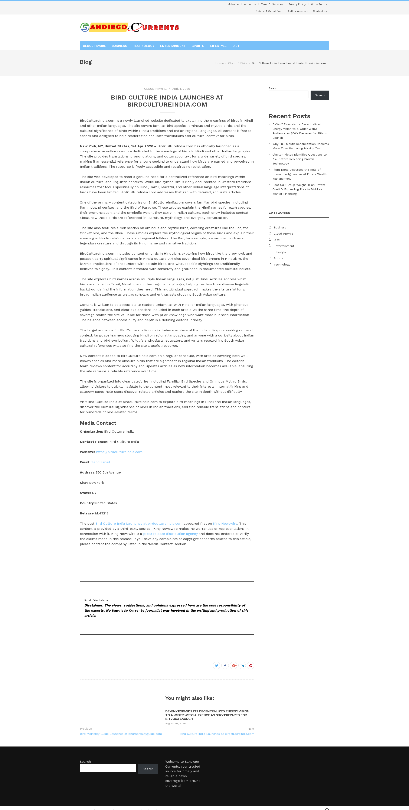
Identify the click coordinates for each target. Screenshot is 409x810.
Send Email (100, 462)
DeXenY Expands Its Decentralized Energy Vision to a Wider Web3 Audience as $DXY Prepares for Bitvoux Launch (207, 715)
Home (234, 4)
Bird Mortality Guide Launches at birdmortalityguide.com (121, 733)
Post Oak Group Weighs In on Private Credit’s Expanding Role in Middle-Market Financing (298, 189)
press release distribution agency (170, 534)
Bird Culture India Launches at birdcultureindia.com (139, 523)
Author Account (298, 11)
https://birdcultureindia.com (119, 452)
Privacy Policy (297, 4)
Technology (143, 46)
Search (273, 88)
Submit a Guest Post (269, 11)
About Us (250, 4)
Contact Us (320, 11)
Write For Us (319, 4)
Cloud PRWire (94, 46)
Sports (198, 46)
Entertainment (173, 46)
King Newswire (225, 523)
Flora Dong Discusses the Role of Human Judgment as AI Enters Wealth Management (299, 174)
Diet (236, 46)
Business (119, 46)
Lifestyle (218, 46)
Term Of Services (272, 4)
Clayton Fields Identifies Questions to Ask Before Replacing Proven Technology (299, 159)
